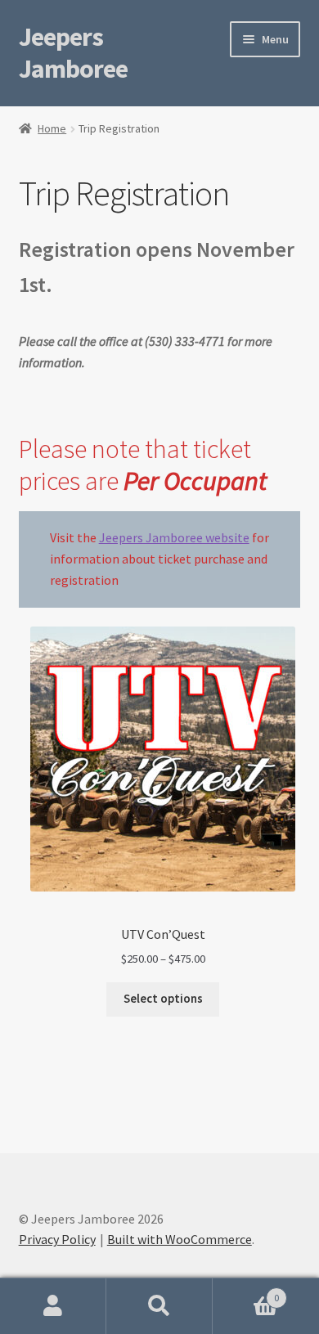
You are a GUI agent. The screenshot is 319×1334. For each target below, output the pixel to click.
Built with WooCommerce (179, 1239)
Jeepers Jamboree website (174, 537)
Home (52, 128)
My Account (53, 1306)
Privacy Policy (57, 1239)
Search (159, 1306)
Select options (163, 998)
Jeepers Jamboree (73, 52)
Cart (246, 1292)
